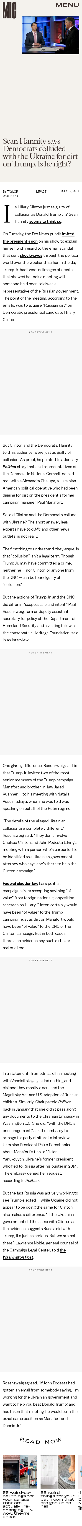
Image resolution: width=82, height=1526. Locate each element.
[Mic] (9, 10)
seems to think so (45, 221)
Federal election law (20, 883)
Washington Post (18, 1257)
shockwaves (31, 255)
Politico (9, 467)
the (63, 1250)
